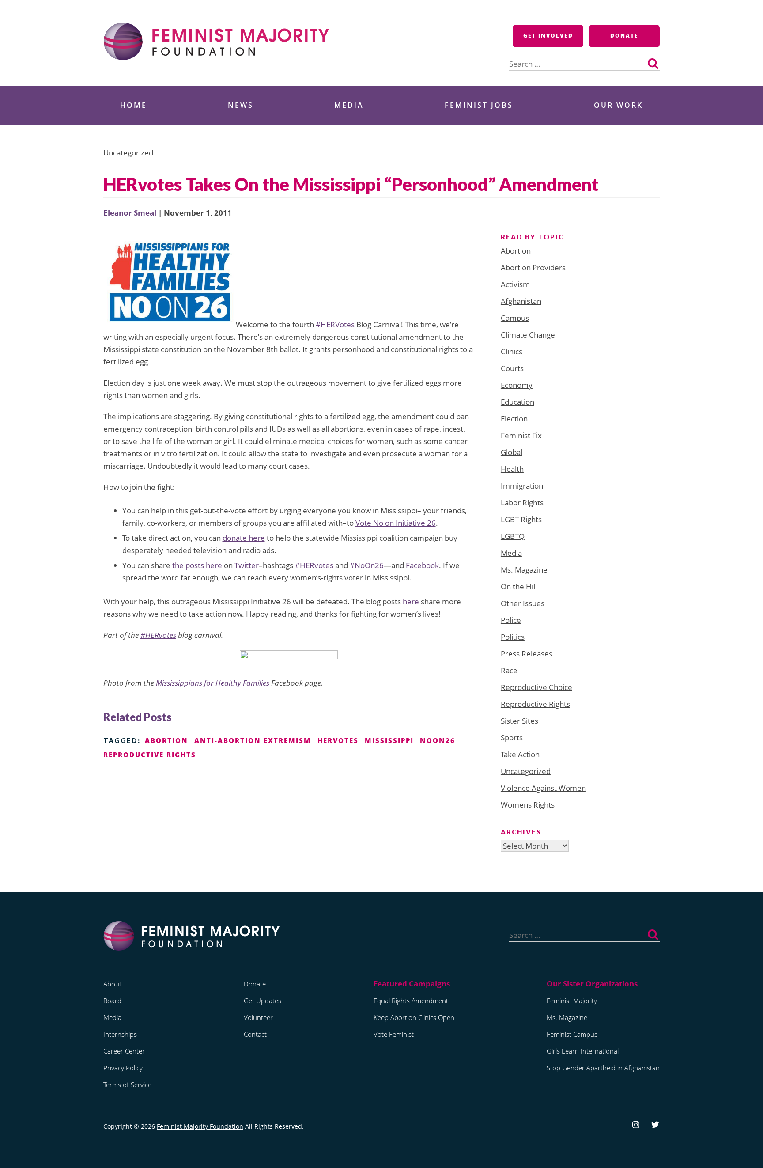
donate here (244, 538)
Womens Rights (528, 805)
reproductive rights (149, 754)
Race (509, 670)
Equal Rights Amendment (411, 1000)
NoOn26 (437, 740)
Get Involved (548, 35)
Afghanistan (521, 301)
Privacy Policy (123, 1067)
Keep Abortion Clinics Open (414, 1017)
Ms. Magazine (524, 570)
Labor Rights (522, 502)
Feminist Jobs (479, 105)
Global (511, 452)
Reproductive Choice (536, 687)
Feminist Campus (572, 1034)
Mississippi (389, 740)
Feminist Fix (521, 435)
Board (112, 1000)
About (112, 983)
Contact (255, 1034)
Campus (515, 318)
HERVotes (338, 740)
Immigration (522, 486)
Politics (513, 637)
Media (349, 105)
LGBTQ (513, 536)
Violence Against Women (543, 788)
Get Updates (262, 1000)
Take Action (520, 754)
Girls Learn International (583, 1051)
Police (511, 620)
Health (512, 469)
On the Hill (519, 586)
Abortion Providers (533, 267)
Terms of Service (127, 1084)
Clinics (511, 351)
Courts (512, 368)
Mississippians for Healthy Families (212, 683)
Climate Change (528, 335)
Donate (624, 35)
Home (133, 105)
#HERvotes (314, 565)
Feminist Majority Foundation (200, 1126)
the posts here (197, 565)
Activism (515, 284)
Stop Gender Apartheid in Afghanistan (603, 1067)
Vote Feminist (394, 1034)
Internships (120, 1034)
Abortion (516, 251)
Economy (517, 385)
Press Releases (526, 653)
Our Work (618, 105)
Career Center (124, 1051)
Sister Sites (519, 721)
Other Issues (522, 603)
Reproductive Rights (535, 704)
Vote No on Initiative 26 (395, 523)
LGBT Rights (521, 519)
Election (514, 418)
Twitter (246, 565)
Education (517, 402)
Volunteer (258, 1017)
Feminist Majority (572, 1000)
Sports (512, 737)
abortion (166, 740)
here (411, 601)
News (240, 105)
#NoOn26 (367, 565)
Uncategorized (526, 771)
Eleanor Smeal (129, 213)
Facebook (422, 565)
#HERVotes (335, 324)
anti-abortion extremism (252, 740)
